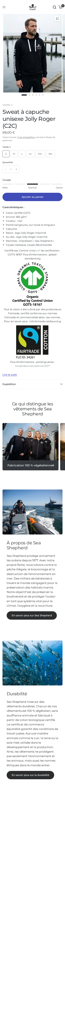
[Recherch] (54, 7)
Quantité (7, 162)
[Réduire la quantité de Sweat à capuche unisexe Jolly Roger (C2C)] (5, 169)
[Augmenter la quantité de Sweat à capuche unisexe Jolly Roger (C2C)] (16, 169)
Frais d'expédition (26, 137)
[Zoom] (57, 18)
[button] (32, 615)
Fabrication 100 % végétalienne (30, 465)
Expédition (9, 384)
